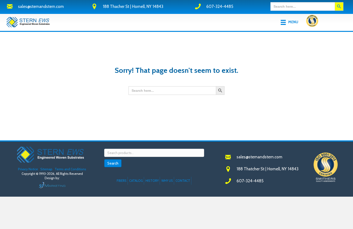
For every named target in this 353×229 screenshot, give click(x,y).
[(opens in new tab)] (312, 21)
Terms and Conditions (70, 169)
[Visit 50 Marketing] (52, 185)
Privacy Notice (28, 169)
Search (112, 163)
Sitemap (46, 169)
